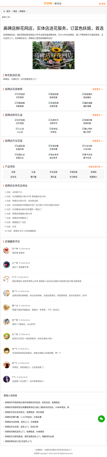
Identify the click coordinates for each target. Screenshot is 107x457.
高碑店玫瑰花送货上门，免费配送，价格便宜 (24, 431)
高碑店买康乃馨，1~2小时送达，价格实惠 (23, 417)
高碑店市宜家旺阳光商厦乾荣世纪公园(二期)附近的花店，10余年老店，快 (37, 407)
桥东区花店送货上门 (63, 450)
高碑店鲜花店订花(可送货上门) (18, 441)
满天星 (53, 177)
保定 (15, 11)
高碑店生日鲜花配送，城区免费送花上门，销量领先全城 (29, 436)
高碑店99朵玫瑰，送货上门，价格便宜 (21, 422)
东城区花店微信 (50, 450)
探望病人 (94, 177)
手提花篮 (73, 172)
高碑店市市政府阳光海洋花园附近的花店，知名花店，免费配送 (32, 402)
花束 (13, 172)
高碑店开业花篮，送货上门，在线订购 (21, 427)
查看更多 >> (98, 89)
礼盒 (33, 172)
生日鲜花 (73, 177)
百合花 (13, 177)
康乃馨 (33, 177)
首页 (8, 11)
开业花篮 (53, 172)
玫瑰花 (94, 172)
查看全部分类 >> (96, 167)
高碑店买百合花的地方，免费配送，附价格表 (24, 412)
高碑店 (22, 11)
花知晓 (36, 453)
